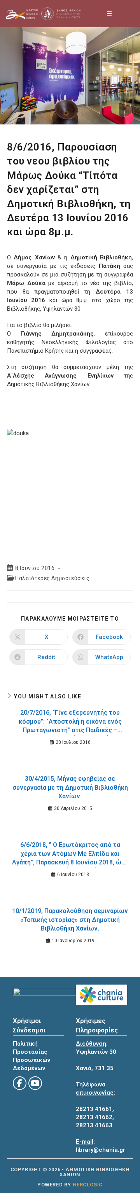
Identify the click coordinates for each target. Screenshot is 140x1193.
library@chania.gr (100, 1149)
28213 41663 (94, 1125)
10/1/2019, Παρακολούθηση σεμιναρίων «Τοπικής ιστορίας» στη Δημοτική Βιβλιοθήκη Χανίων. (70, 919)
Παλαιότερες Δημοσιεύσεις (52, 578)
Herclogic (88, 1185)
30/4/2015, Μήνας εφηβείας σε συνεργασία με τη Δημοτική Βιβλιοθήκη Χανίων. (70, 787)
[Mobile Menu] (109, 13)
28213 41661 (94, 1109)
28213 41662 (94, 1117)
